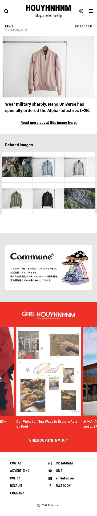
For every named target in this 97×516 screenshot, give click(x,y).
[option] (48, 378)
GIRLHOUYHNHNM (48, 440)
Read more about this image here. (48, 122)
